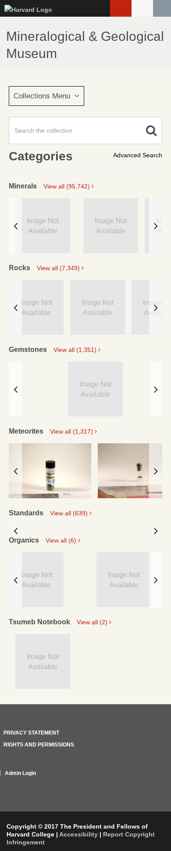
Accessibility (78, 834)
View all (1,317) (72, 431)
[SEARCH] (162, 8)
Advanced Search (137, 155)
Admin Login (20, 773)
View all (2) (93, 622)
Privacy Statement (31, 733)
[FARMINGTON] (50, 470)
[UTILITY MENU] (142, 8)
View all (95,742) (67, 186)
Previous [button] (15, 225)
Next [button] (155, 225)
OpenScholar (145, 783)
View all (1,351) (75, 349)
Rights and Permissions (39, 745)
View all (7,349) (59, 268)
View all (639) (69, 513)
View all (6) (62, 540)
